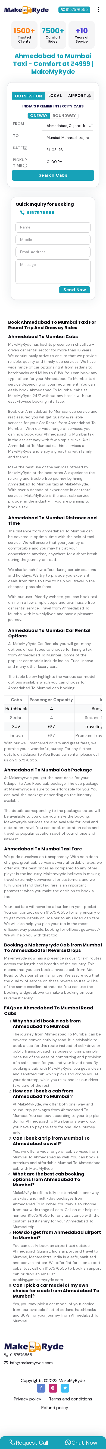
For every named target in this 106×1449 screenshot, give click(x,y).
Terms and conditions (70, 1399)
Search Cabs (53, 175)
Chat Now (84, 1442)
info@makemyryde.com (31, 1362)
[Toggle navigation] (98, 9)
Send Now (74, 290)
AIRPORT (77, 95)
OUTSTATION (28, 96)
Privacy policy (27, 1399)
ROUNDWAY (64, 115)
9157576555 (76, 9)
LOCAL (55, 95)
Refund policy (54, 1407)
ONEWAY (38, 115)
